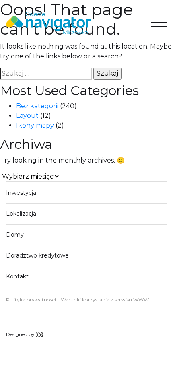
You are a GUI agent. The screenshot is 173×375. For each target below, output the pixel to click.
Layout (27, 116)
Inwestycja (21, 192)
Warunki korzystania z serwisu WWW (105, 300)
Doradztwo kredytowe (37, 255)
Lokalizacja (21, 213)
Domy (15, 234)
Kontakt (17, 276)
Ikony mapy (35, 125)
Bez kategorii (37, 106)
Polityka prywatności (31, 300)
